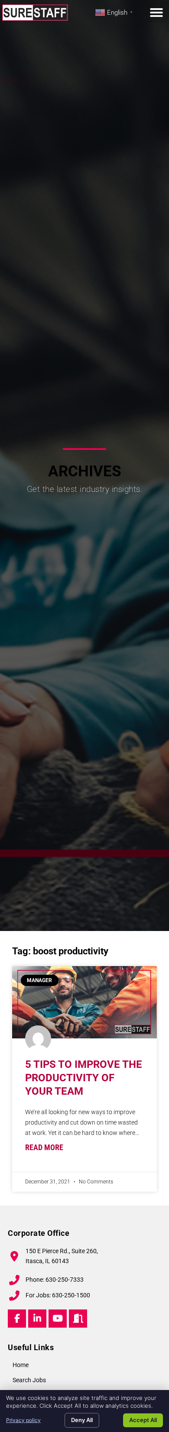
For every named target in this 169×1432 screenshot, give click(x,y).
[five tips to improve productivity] (84, 1002)
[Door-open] (78, 1318)
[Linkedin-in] (37, 1318)
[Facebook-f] (17, 1318)
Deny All (82, 1419)
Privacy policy (23, 1420)
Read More (44, 1147)
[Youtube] (58, 1318)
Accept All (143, 1419)
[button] (156, 12)
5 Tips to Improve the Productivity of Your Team (83, 1077)
